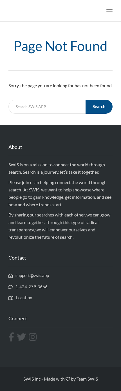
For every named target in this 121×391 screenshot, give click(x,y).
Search (99, 106)
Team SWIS (87, 378)
